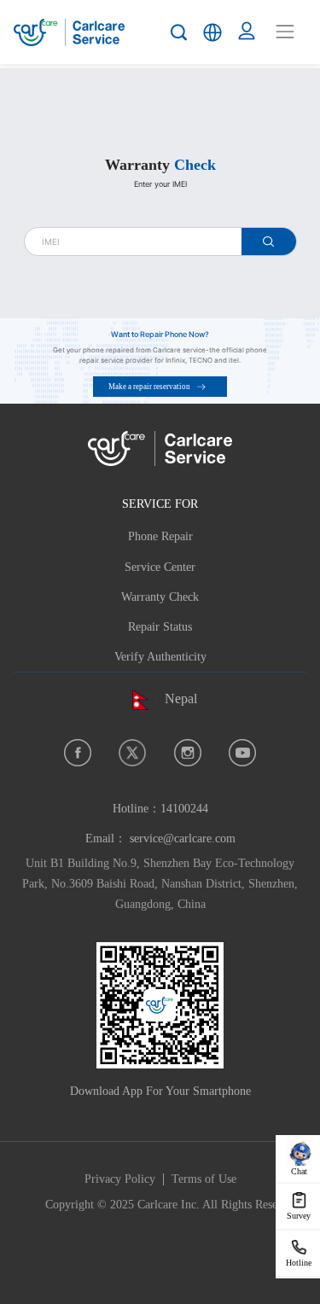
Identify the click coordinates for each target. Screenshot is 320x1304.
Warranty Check (160, 597)
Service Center (160, 567)
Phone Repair (160, 536)
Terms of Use (204, 1179)
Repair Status (160, 626)
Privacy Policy (119, 1179)
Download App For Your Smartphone (160, 1091)
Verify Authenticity (160, 656)
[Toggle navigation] (285, 31)
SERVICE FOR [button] (160, 503)
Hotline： (160, 808)
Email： (160, 838)
